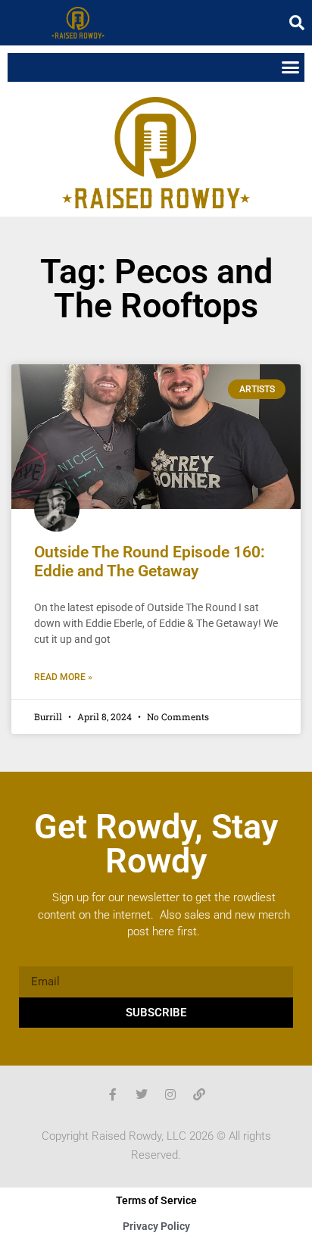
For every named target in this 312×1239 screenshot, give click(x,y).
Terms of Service (156, 1200)
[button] (297, 23)
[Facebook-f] (113, 1094)
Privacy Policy (156, 1226)
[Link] (199, 1094)
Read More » (63, 677)
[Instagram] (170, 1094)
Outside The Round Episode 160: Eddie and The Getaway (149, 561)
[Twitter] (142, 1094)
